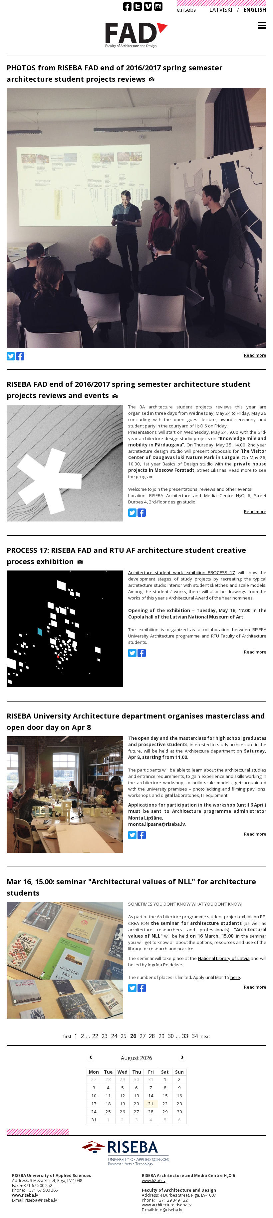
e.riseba (186, 9)
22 (95, 1036)
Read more (255, 355)
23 (105, 1036)
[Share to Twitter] (11, 356)
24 (114, 1036)
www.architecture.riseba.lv (166, 1205)
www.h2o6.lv (153, 1180)
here (235, 977)
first (67, 1036)
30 (171, 1036)
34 (195, 1036)
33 (185, 1036)
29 (161, 1036)
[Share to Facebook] (20, 356)
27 (142, 1036)
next (205, 1036)
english (255, 9)
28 (152, 1036)
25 (124, 1036)
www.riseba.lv (25, 1195)
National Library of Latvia (224, 958)
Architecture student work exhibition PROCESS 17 (181, 572)
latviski (220, 9)
